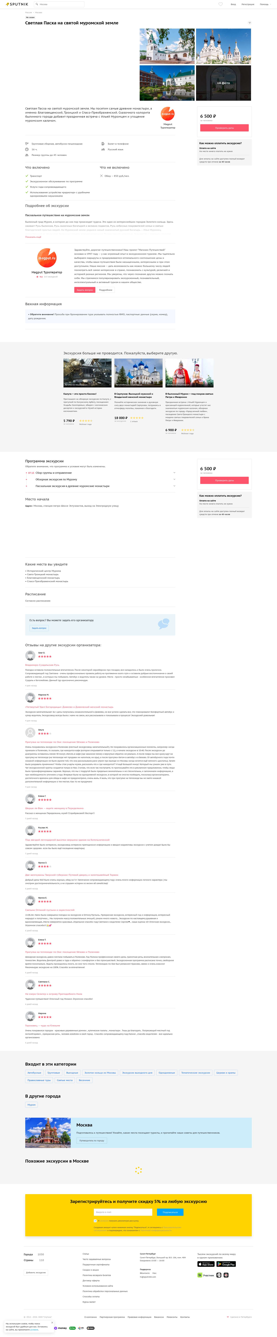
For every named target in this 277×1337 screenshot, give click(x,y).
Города (34, 1254)
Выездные (72, 1072)
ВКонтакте (145, 1273)
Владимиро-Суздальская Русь (42, 664)
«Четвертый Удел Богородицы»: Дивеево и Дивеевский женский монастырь (69, 706)
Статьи (86, 1254)
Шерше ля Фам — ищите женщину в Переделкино (54, 808)
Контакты (185, 1317)
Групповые (54, 1072)
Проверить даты (224, 127)
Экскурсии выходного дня (137, 1072)
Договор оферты (91, 1280)
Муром (31, 1104)
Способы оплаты (91, 1296)
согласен (104, 1221)
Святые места (65, 1080)
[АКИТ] (218, 1275)
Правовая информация (139, 1317)
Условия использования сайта (98, 1286)
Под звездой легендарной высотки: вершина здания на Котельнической (67, 839)
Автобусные (34, 1072)
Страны (34, 1260)
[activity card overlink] (87, 408)
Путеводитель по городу (91, 1140)
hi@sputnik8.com (148, 1277)
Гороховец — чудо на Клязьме (42, 1025)
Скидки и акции (91, 1270)
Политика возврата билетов (97, 1275)
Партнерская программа (112, 1317)
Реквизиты (172, 1317)
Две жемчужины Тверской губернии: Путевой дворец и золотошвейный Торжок (71, 874)
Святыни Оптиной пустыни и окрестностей (49, 909)
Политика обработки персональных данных (105, 1291)
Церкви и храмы (225, 1072)
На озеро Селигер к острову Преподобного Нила (53, 993)
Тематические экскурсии (195, 1072)
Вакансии (159, 1317)
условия (34, 1329)
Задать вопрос (85, 289)
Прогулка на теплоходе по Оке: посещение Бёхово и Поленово (62, 742)
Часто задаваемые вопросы (97, 1259)
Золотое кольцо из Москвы (100, 1072)
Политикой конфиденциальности (156, 1230)
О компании (90, 1317)
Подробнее (105, 289)
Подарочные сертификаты (96, 1264)
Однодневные (167, 1072)
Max (154, 1273)
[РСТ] (226, 1275)
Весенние (84, 1080)
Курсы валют (89, 1302)
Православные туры (39, 1080)
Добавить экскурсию (36, 1272)
